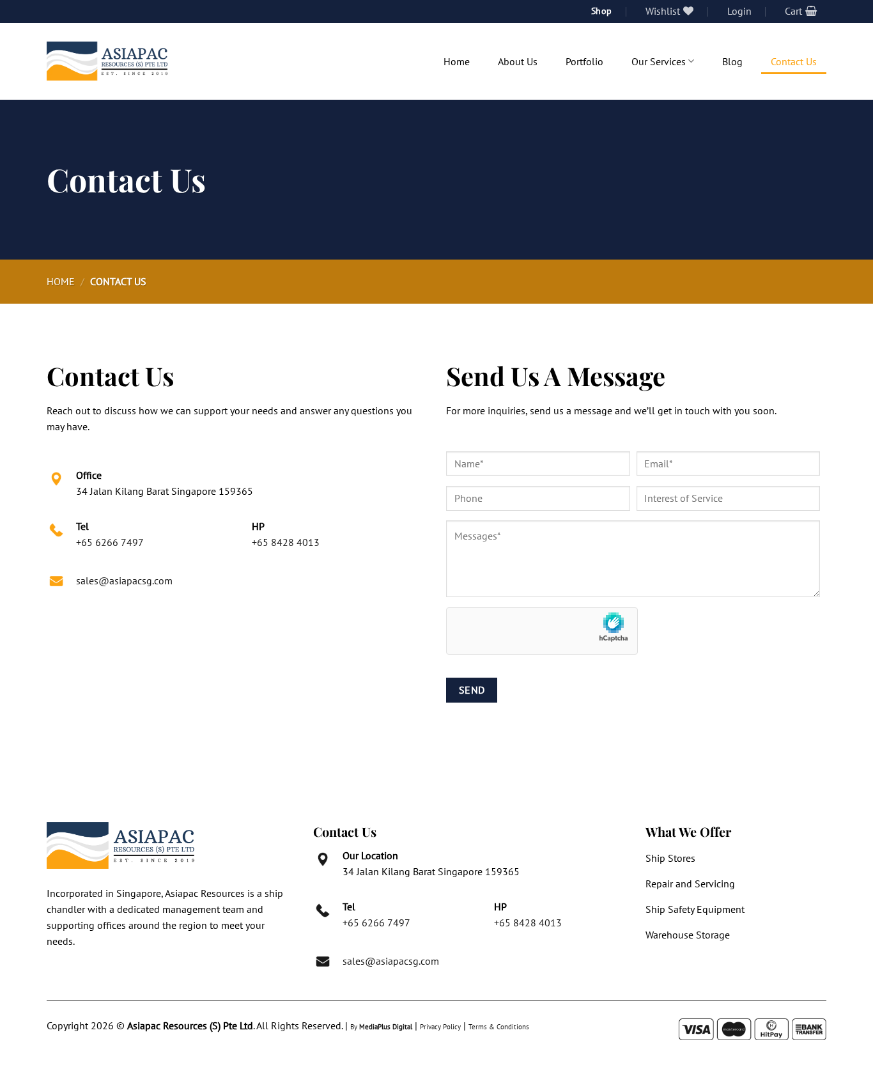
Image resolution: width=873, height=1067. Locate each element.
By (381, 1026)
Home (457, 61)
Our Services (658, 61)
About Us (517, 61)
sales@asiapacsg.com (124, 580)
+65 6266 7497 (110, 542)
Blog (732, 61)
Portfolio (584, 61)
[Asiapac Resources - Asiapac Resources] (107, 61)
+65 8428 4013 (286, 542)
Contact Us (794, 61)
